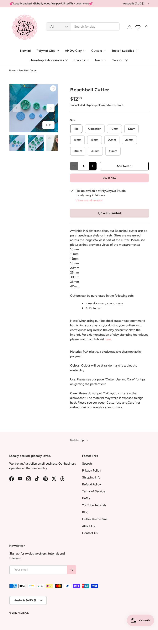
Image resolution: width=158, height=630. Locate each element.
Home (12, 70)
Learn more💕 (84, 3)
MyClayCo (23, 612)
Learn (99, 60)
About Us (88, 526)
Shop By (79, 60)
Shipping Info (91, 477)
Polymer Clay (46, 50)
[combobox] (82, 26)
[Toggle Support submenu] (126, 60)
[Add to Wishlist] (53, 88)
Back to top (77, 440)
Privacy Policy (91, 470)
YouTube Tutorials (94, 505)
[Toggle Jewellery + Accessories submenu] (66, 60)
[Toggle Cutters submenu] (104, 50)
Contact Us (89, 533)
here (108, 339)
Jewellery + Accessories (47, 60)
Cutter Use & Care (94, 519)
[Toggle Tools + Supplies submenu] (136, 50)
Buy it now (109, 178)
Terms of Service (93, 491)
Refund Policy (91, 484)
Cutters (96, 50)
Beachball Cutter (27, 70)
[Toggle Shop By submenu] (88, 60)
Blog (85, 512)
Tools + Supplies (123, 50)
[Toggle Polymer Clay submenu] (57, 50)
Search (87, 463)
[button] (138, 27)
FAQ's (86, 498)
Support (118, 60)
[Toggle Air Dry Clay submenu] (84, 50)
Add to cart (124, 166)
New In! (25, 50)
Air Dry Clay (73, 50)
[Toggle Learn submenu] (105, 60)
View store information (89, 200)
